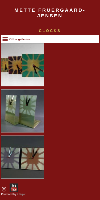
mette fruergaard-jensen (50, 12)
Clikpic (21, 194)
